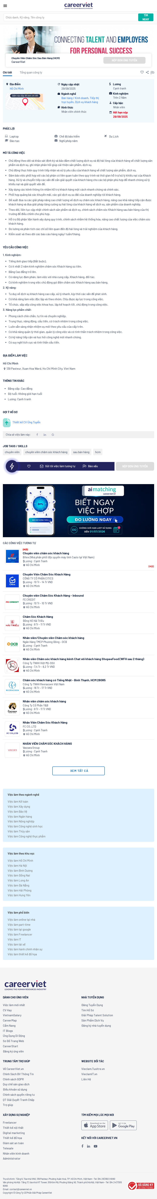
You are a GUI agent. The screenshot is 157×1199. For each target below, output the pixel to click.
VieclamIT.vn (89, 1074)
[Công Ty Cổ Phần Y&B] (12, 707)
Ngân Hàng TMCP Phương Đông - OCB (45, 642)
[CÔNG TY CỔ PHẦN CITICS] (12, 581)
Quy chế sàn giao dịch (16, 1084)
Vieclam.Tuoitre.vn (93, 1069)
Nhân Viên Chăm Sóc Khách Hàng (45, 722)
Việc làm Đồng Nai (19, 875)
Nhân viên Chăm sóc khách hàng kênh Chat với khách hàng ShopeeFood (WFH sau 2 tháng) (83, 659)
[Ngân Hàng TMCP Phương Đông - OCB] (12, 644)
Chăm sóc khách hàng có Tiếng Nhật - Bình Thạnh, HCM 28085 (64, 680)
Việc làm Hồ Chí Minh (20, 860)
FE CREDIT (29, 599)
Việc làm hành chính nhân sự (25, 949)
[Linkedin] (88, 1146)
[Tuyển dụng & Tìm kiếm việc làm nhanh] (78, 5)
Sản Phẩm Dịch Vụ (92, 1020)
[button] (142, 72)
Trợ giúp (8, 1104)
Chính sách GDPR (13, 1079)
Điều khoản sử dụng (15, 1089)
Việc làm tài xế (16, 944)
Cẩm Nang (9, 1025)
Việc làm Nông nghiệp (21, 821)
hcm (98, 452)
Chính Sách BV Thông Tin (18, 1074)
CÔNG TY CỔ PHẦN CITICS (38, 578)
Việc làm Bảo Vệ (17, 811)
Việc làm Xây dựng (19, 806)
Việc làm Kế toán (18, 801)
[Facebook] (82, 1146)
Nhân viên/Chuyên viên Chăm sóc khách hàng (53, 638)
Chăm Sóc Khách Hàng (38, 616)
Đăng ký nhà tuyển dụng (96, 1025)
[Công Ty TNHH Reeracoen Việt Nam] (12, 686)
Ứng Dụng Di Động (14, 1035)
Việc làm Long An (18, 880)
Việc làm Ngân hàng (20, 816)
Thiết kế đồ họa (12, 1138)
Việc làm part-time (19, 924)
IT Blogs (8, 1030)
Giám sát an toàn (13, 1143)
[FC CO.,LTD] (12, 729)
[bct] (140, 1185)
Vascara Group (31, 747)
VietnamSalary (12, 1015)
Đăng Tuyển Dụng (92, 1005)
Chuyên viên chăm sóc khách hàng (46, 553)
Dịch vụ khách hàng (86, 102)
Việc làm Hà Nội (17, 865)
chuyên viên (12, 452)
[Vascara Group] (12, 750)
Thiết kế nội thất (13, 1127)
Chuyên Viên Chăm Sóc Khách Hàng (46, 574)
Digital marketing (14, 1133)
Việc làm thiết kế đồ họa (22, 954)
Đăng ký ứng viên (13, 1051)
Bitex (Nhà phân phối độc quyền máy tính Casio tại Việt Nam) (58, 557)
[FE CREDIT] (12, 602)
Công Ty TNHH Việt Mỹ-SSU (39, 663)
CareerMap (10, 1020)
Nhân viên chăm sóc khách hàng (44, 701)
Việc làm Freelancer (20, 934)
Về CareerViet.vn (13, 1069)
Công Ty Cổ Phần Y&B (35, 705)
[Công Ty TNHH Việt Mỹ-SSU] (12, 665)
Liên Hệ (86, 1079)
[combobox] (71, 17)
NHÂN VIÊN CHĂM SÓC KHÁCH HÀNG (47, 743)
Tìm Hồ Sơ (87, 1010)
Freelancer (10, 1122)
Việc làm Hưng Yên (19, 895)
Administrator (11, 1158)
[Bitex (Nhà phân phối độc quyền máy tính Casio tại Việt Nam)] (12, 556)
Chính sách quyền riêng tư (19, 1094)
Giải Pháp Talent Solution (97, 1015)
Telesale (8, 1148)
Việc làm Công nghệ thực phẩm (26, 836)
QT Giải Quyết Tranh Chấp (18, 1099)
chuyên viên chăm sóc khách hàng (46, 452)
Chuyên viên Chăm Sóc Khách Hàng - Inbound (53, 595)
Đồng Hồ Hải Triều (33, 620)
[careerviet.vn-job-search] (94, 1125)
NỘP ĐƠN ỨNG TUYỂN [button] (124, 60)
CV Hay (7, 1010)
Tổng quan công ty (31, 72)
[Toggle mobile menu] (5, 6)
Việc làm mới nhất (14, 1005)
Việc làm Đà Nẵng (18, 885)
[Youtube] (95, 1146)
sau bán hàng (81, 452)
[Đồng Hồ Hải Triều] (12, 623)
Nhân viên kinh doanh (16, 1153)
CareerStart (10, 1046)
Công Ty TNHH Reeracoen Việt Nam (44, 684)
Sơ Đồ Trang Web (13, 1041)
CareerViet (18, 61)
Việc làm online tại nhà (21, 919)
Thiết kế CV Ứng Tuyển (26, 422)
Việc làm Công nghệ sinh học (25, 826)
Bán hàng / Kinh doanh (74, 98)
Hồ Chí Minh (17, 88)
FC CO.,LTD (29, 726)
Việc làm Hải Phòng (19, 890)
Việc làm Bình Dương (20, 870)
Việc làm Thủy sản (19, 831)
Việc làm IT (14, 939)
